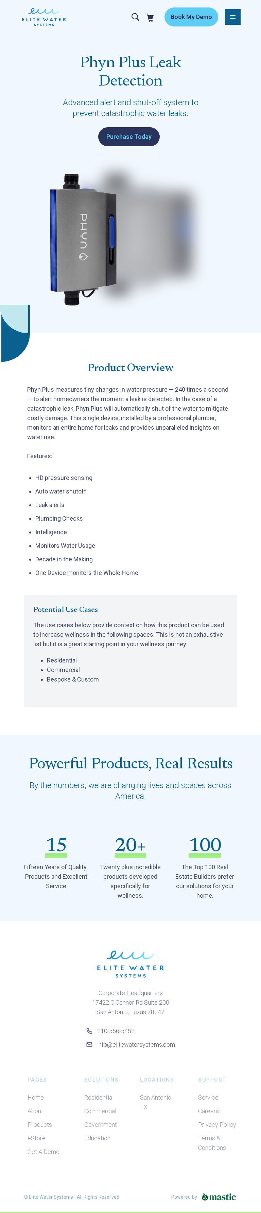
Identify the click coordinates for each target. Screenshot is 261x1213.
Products (40, 1124)
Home (36, 1097)
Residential (99, 1097)
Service (208, 1097)
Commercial (100, 1111)
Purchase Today (129, 136)
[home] (44, 17)
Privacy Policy (217, 1124)
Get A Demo (43, 1151)
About (35, 1111)
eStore (37, 1138)
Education (97, 1138)
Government (100, 1124)
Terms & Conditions (212, 1143)
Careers (208, 1111)
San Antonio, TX (156, 1102)
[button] (233, 17)
